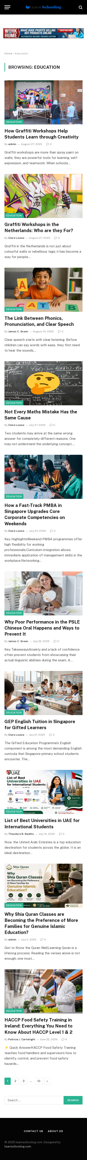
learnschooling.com (17, 1146)
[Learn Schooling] (43, 7)
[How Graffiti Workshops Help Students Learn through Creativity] (43, 102)
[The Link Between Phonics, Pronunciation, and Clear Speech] (43, 290)
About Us (55, 1131)
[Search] (80, 7)
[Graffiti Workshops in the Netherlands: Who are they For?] (43, 196)
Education (14, 122)
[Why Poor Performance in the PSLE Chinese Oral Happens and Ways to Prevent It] (43, 593)
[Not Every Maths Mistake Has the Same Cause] (43, 383)
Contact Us (33, 1131)
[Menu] (7, 7)
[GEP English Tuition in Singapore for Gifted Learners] (43, 693)
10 (38, 1081)
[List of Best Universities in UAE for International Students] (43, 792)
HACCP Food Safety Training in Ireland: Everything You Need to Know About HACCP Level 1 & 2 (38, 1026)
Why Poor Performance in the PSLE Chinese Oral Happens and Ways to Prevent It (42, 628)
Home (8, 53)
